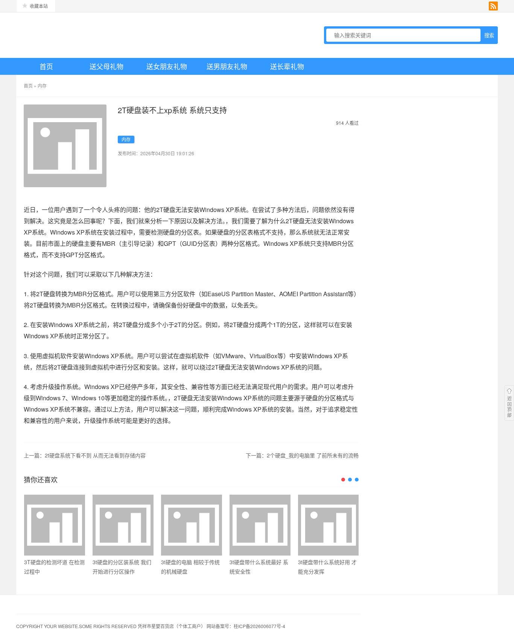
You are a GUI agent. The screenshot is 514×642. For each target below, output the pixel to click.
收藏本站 (39, 6)
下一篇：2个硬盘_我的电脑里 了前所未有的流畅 (302, 455)
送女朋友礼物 (166, 66)
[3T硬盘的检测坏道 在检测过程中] (54, 525)
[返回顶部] (509, 403)
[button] (343, 479)
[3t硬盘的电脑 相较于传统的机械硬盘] (191, 525)
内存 (42, 85)
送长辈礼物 (287, 66)
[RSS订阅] (493, 6)
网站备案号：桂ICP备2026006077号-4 (246, 626)
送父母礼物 (106, 66)
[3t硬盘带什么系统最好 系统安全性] (260, 525)
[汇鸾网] (69, 35)
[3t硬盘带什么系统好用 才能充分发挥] (328, 525)
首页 (46, 66)
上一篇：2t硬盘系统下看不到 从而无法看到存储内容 (85, 455)
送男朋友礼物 (227, 66)
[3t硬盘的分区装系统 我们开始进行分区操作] (123, 525)
